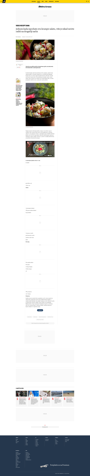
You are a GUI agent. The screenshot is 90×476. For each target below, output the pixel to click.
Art (55, 439)
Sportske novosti (18, 454)
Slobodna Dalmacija (18, 453)
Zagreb (16, 442)
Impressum (27, 452)
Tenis (26, 442)
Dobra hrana (17, 458)
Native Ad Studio (18, 467)
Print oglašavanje (28, 457)
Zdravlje (37, 441)
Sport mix (27, 444)
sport (27, 437)
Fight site (27, 443)
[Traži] (88, 1)
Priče (43, 1)
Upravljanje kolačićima (28, 459)
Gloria (16, 459)
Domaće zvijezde (67, 439)
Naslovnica (34, 1)
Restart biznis (47, 439)
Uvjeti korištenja (28, 453)
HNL (26, 439)
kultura (56, 437)
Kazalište (56, 443)
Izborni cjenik (27, 455)
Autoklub (17, 456)
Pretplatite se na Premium (59, 465)
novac (46, 437)
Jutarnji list (17, 452)
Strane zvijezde (67, 440)
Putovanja (37, 443)
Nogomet (27, 440)
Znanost (37, 440)
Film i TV (56, 440)
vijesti (17, 437)
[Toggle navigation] (1, 1)
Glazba (56, 442)
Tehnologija (37, 439)
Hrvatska (17, 439)
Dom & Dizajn (17, 457)
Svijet (16, 440)
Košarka (27, 441)
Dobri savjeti (51, 1)
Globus (16, 455)
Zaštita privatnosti (28, 454)
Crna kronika (17, 441)
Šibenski (17, 465)
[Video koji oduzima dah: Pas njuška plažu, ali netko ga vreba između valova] (68, 394)
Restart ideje (46, 440)
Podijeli (18, 67)
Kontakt (27, 458)
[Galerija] (35, 50)
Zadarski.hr (17, 464)
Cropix (16, 466)
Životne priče (37, 444)
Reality (66, 441)
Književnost (56, 441)
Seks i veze (37, 442)
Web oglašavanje (28, 456)
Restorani (57, 1)
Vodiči (46, 1)
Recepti (38, 1)
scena (66, 437)
